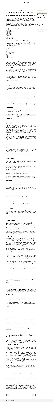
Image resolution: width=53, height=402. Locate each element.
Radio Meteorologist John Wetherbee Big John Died (14, 28)
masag (26, 2)
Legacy (7, 36)
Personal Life (8, 35)
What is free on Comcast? (41, 17)
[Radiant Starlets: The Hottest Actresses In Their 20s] (34, 395)
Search (46, 9)
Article (20, 10)
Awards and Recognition (10, 34)
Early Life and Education (10, 29)
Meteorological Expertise (10, 31)
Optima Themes (12, 400)
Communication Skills (9, 32)
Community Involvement (10, 33)
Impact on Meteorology (10, 37)
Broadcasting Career (9, 30)
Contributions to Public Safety (11, 38)
